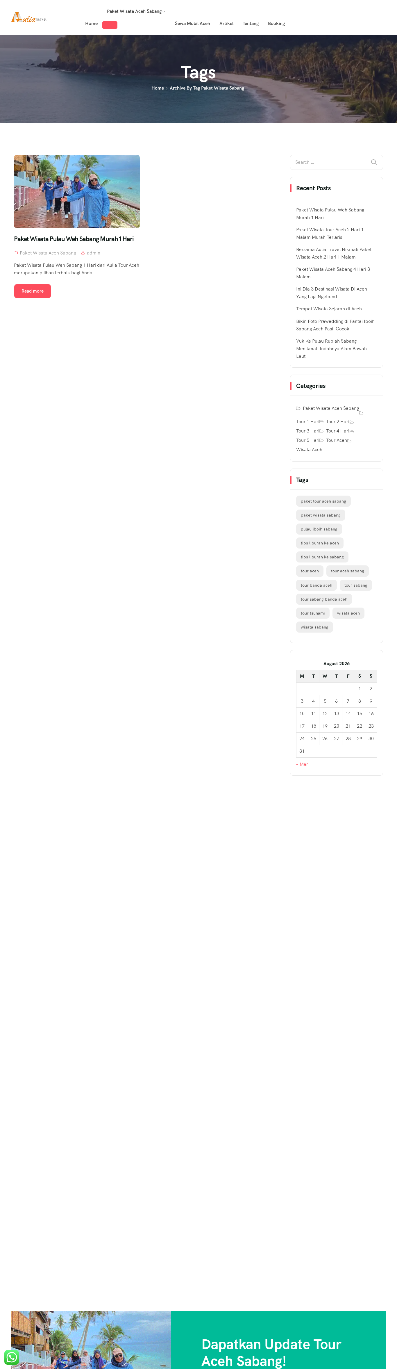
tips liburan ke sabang (322, 557)
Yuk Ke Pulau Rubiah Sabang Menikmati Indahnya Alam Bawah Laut (331, 348)
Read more (33, 291)
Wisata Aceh (309, 449)
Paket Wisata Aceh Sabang (134, 11)
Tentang (251, 23)
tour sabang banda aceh (324, 599)
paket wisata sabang (321, 515)
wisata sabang (314, 627)
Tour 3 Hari (307, 431)
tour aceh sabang (347, 571)
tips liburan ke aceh (320, 543)
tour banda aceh (316, 585)
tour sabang (355, 585)
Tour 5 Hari (307, 440)
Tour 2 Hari (337, 422)
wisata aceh (348, 613)
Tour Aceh (336, 440)
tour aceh (310, 571)
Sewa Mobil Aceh (192, 23)
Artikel (226, 23)
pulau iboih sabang (319, 529)
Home (91, 23)
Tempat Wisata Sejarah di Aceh (329, 309)
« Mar (302, 764)
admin (93, 253)
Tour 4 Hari (337, 431)
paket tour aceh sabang (323, 501)
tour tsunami (313, 613)
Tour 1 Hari (307, 422)
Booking (276, 23)
